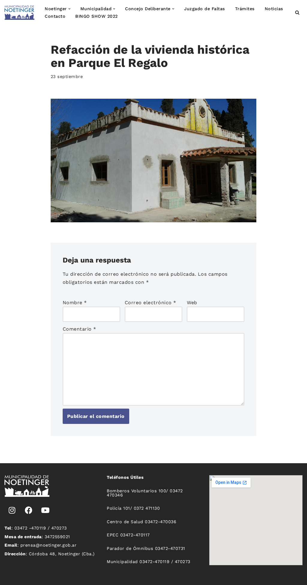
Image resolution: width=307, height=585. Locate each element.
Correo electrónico (150, 302)
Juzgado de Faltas (204, 8)
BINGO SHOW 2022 (96, 16)
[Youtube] (45, 510)
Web (192, 302)
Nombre (75, 302)
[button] (69, 9)
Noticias (274, 8)
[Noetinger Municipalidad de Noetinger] (19, 12)
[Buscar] (297, 12)
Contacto (55, 16)
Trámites (245, 8)
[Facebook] (28, 510)
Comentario (79, 329)
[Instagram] (11, 510)
